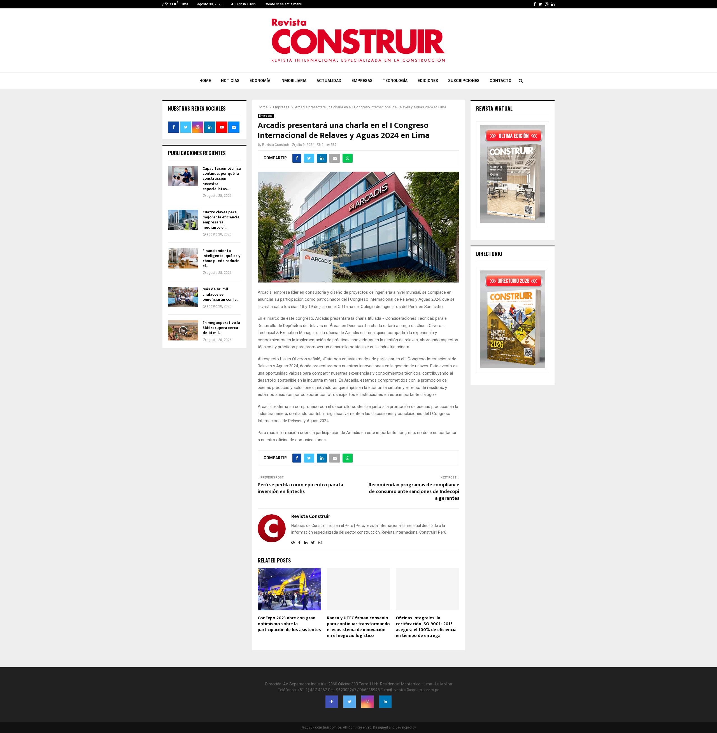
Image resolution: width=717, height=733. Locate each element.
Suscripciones (463, 80)
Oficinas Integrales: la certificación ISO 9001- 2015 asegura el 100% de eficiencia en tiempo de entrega (426, 626)
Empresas (362, 80)
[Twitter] (349, 701)
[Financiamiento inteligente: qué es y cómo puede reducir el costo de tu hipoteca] (183, 258)
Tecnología (395, 80)
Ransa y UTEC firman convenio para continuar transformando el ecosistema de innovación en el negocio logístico (358, 626)
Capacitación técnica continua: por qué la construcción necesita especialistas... (221, 178)
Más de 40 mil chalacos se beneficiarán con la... (220, 294)
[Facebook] (331, 701)
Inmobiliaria (293, 80)
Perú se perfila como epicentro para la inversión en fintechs (300, 488)
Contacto (500, 80)
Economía (260, 80)
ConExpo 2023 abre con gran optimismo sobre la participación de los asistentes (289, 624)
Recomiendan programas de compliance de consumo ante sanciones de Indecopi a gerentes (414, 492)
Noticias (230, 80)
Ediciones (428, 80)
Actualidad (328, 80)
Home (205, 80)
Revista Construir (275, 145)
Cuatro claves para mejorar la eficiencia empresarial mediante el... (220, 220)
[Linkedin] (385, 701)
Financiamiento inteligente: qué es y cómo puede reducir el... (221, 258)
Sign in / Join (245, 4)
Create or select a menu (283, 4)
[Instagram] (367, 701)
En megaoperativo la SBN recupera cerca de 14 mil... (221, 327)
